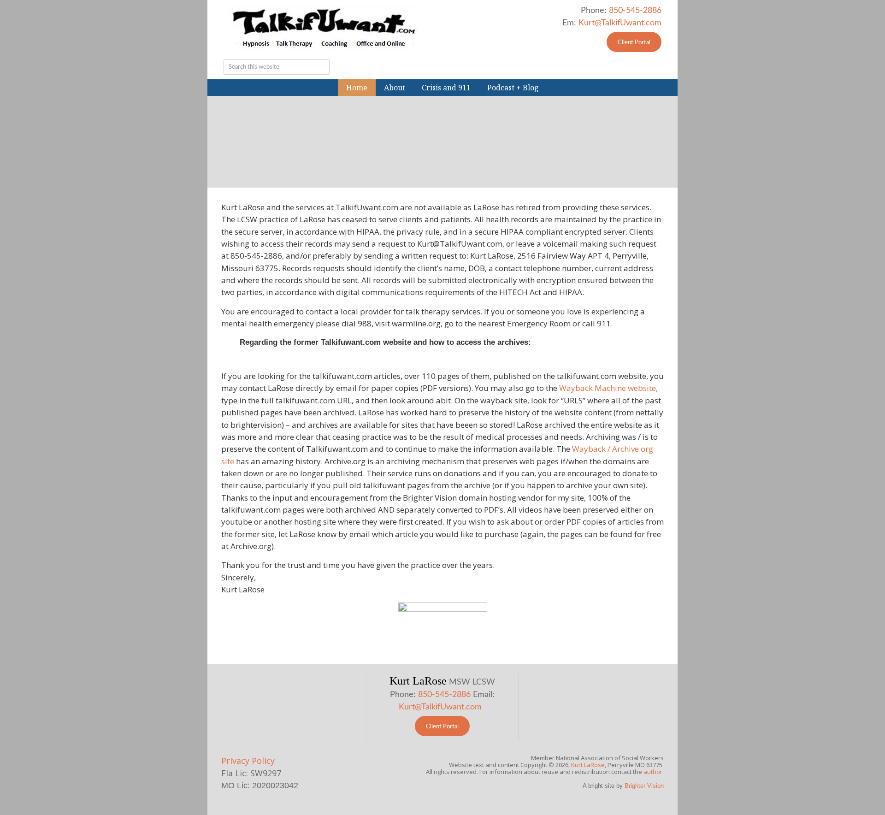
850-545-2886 (635, 10)
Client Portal (634, 43)
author (652, 772)
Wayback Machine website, (608, 388)
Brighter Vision (644, 785)
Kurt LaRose (588, 765)
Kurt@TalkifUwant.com (619, 23)
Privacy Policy (248, 760)
